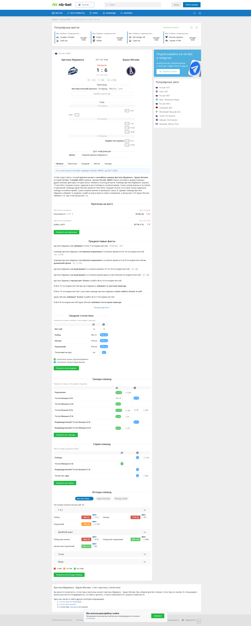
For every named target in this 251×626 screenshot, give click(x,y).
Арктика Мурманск (72, 59)
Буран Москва (131, 59)
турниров (74, 607)
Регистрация (192, 4)
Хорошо (158, 616)
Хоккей (54, 19)
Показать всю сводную (66, 368)
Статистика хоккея (67, 604)
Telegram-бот (190, 620)
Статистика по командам (70, 601)
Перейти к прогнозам (101, 94)
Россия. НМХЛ (65, 19)
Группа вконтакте (171, 620)
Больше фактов (101, 307)
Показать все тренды (65, 435)
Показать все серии (65, 483)
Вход (176, 4)
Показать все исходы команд (69, 575)
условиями (90, 618)
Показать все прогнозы (66, 232)
